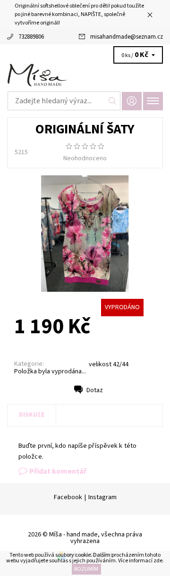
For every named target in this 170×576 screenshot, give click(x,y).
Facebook (68, 497)
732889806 (31, 37)
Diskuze (31, 415)
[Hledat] (112, 100)
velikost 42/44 (108, 364)
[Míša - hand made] (85, 75)
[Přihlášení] (132, 101)
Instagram (102, 497)
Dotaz (94, 390)
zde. (158, 561)
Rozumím (86, 569)
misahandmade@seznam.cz (126, 37)
